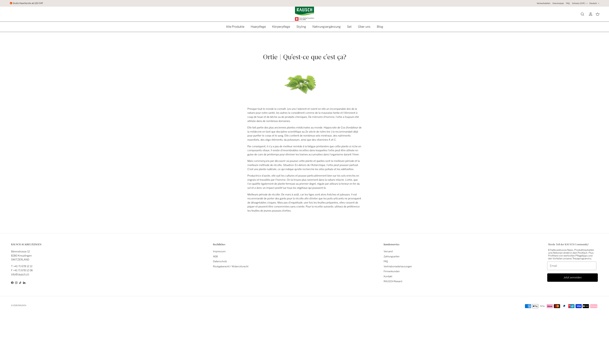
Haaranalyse (558, 3)
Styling (301, 26)
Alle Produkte (235, 26)
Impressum (219, 251)
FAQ (568, 3)
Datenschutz (220, 261)
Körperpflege (281, 26)
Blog (380, 26)
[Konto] (590, 14)
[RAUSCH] (304, 14)
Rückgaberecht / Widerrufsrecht (230, 266)
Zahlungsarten (391, 256)
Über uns (364, 26)
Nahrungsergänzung (326, 26)
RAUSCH (22, 305)
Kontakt (388, 276)
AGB (215, 256)
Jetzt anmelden (572, 277)
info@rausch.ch (20, 274)
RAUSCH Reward (393, 281)
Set (349, 26)
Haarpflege (258, 26)
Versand (388, 251)
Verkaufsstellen (543, 3)
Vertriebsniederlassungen (398, 266)
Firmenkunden (392, 271)
